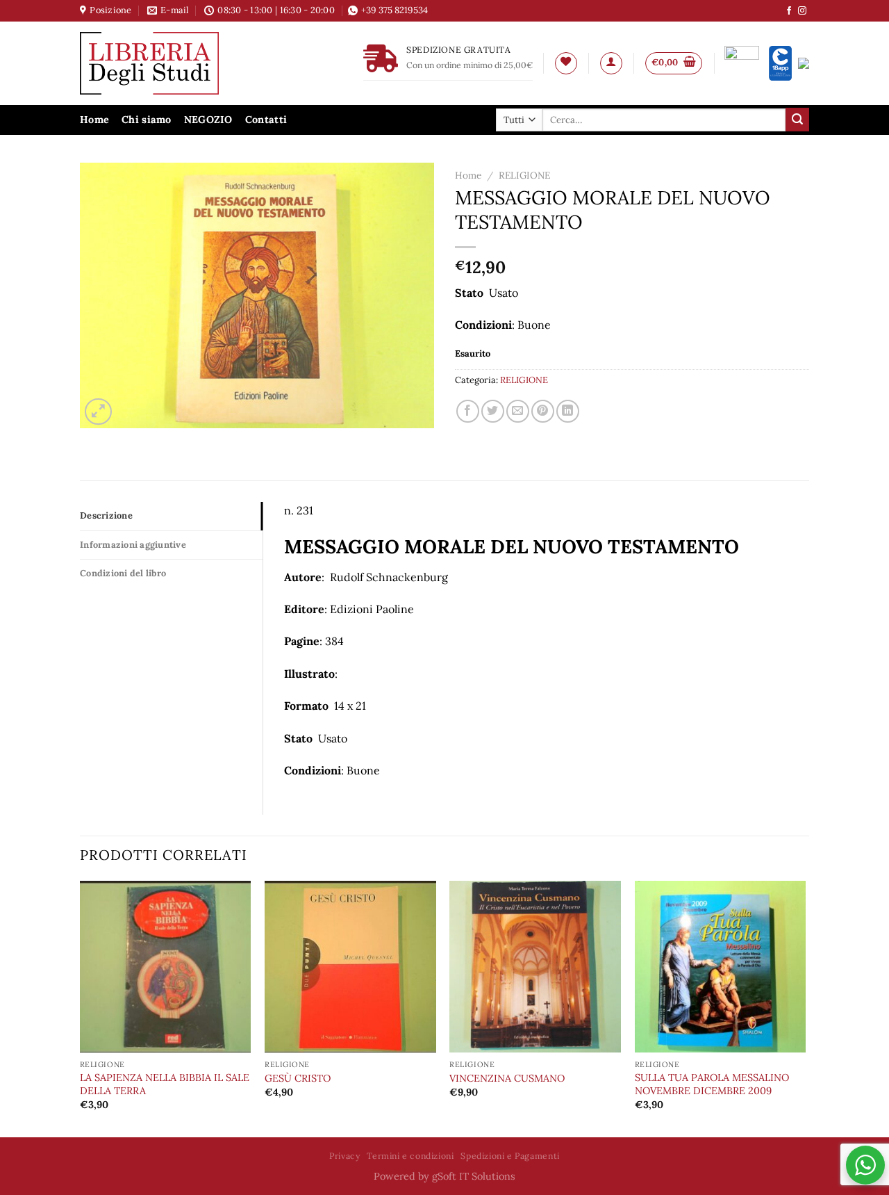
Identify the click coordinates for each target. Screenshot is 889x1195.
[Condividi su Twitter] (492, 411)
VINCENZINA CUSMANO (507, 1078)
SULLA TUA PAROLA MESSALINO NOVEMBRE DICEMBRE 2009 (712, 1084)
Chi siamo (147, 119)
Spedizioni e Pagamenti (509, 1156)
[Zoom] (98, 411)
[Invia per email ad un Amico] (517, 411)
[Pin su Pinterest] (542, 411)
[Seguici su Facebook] (789, 11)
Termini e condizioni (410, 1156)
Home (94, 119)
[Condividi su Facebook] (467, 411)
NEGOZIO (208, 119)
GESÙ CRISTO (298, 1078)
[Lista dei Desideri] (566, 63)
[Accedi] (611, 63)
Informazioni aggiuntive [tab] (133, 545)
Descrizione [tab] (106, 515)
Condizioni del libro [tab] (123, 573)
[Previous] (80, 1007)
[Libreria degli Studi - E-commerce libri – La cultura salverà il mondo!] (167, 63)
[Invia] (797, 119)
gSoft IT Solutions (473, 1176)
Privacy (344, 1156)
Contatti (266, 119)
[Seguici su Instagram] (802, 11)
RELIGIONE (524, 175)
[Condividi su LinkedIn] (567, 411)
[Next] (805, 1007)
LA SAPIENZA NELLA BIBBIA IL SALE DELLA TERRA (164, 1084)
